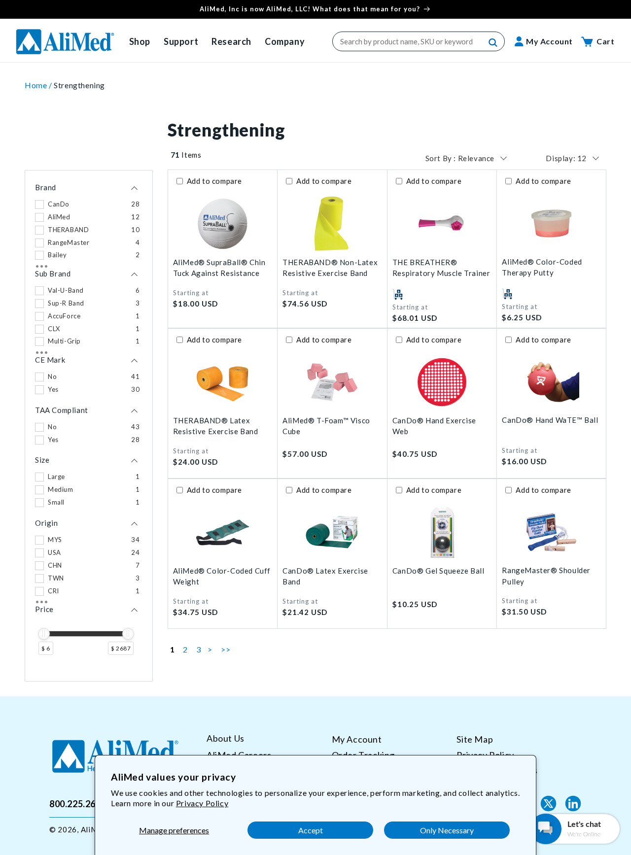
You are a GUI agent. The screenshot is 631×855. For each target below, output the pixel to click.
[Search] (493, 43)
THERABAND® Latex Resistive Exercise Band (215, 426)
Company (285, 41)
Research (231, 41)
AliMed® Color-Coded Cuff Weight (222, 576)
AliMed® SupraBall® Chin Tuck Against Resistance (219, 268)
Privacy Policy (202, 803)
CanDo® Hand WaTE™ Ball (550, 419)
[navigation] (88, 425)
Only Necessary (447, 830)
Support (181, 41)
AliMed (93, 829)
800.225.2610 (77, 803)
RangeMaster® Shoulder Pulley (546, 576)
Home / (39, 85)
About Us (226, 738)
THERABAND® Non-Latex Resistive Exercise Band (330, 268)
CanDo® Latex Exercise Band (325, 576)
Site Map (474, 739)
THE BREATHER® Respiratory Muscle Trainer (441, 268)
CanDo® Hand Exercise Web (434, 426)
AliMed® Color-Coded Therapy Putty (542, 267)
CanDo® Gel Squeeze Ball (438, 570)
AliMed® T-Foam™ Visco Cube (326, 426)
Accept (310, 830)
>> (225, 649)
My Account (357, 739)
